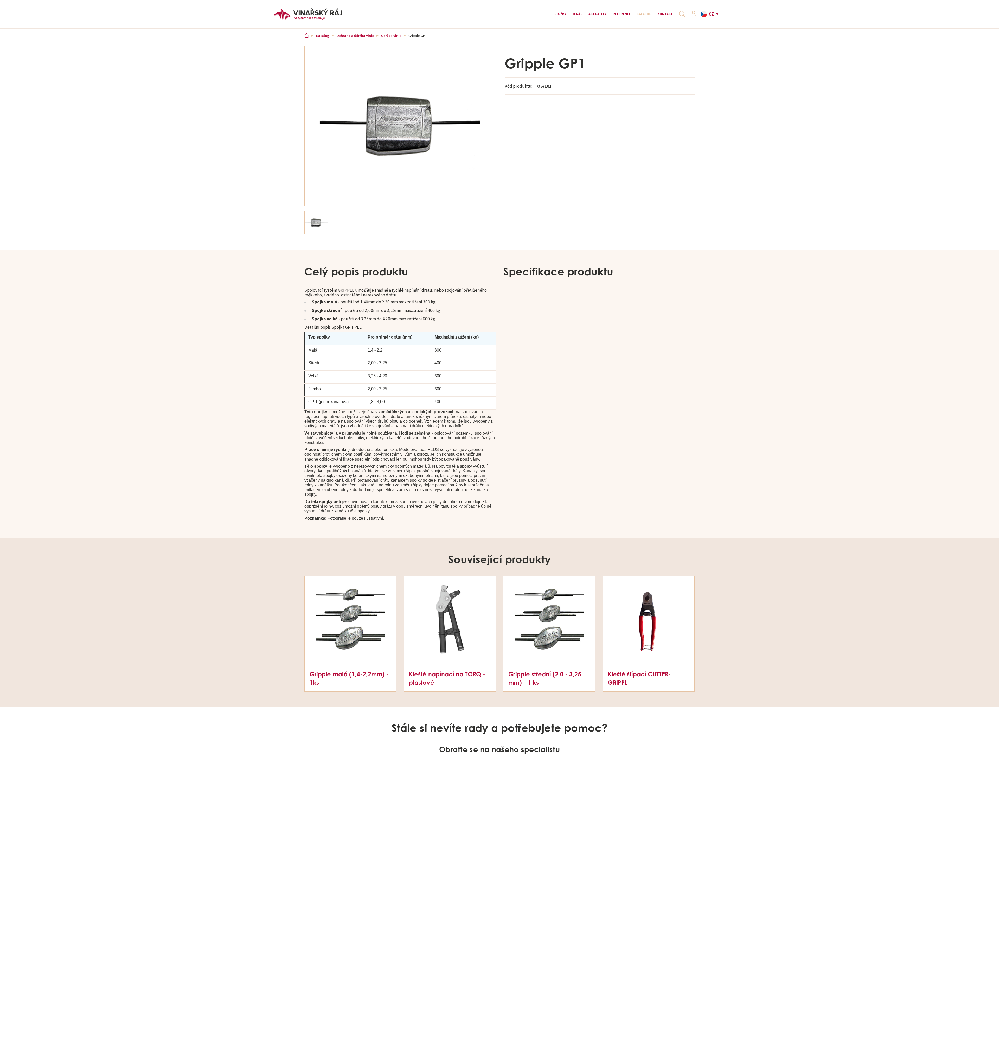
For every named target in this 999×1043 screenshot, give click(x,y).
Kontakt (659, 16)
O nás (551, 16)
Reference (605, 16)
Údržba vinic (392, 42)
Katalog (633, 16)
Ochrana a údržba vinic (356, 42)
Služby (530, 16)
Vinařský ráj (307, 43)
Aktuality (575, 16)
